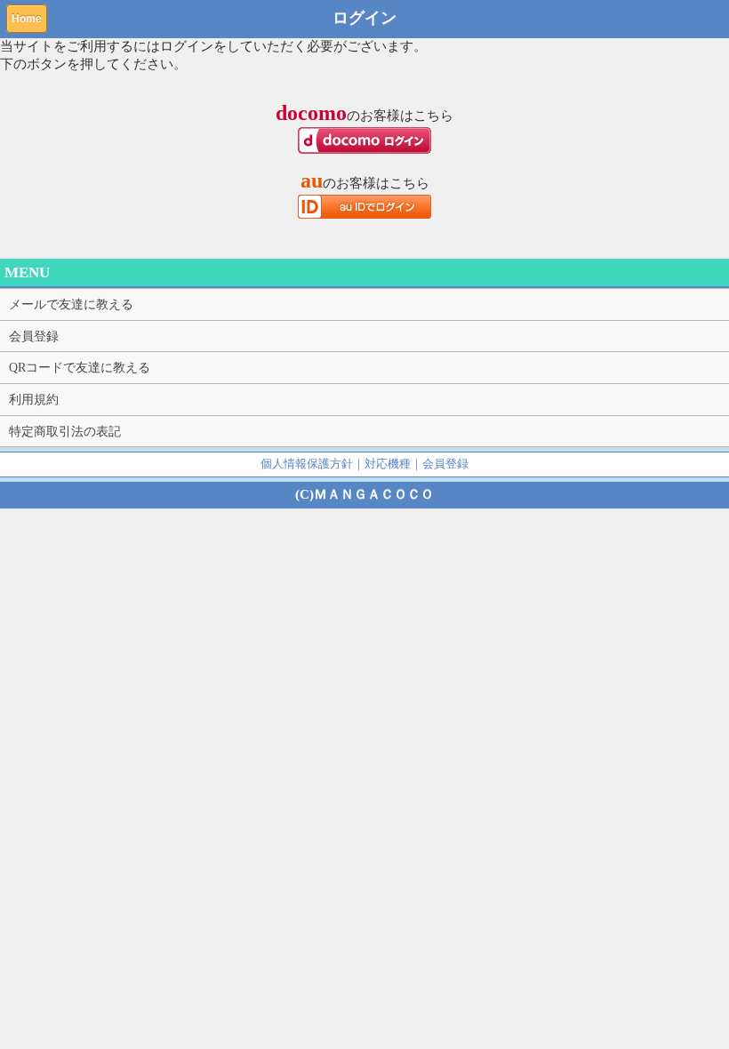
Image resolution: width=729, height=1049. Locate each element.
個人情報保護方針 (306, 463)
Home (27, 18)
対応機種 (387, 463)
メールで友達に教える (71, 304)
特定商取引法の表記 (65, 431)
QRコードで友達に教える (79, 367)
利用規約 (34, 399)
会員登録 (34, 336)
